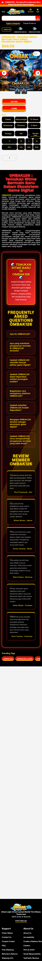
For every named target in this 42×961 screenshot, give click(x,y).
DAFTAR (14, 102)
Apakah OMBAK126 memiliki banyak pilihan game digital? (20, 362)
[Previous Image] (4, 73)
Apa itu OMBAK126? (20, 334)
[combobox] (19, 18)
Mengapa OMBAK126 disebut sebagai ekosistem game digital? (20, 423)
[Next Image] (38, 73)
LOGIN (14, 108)
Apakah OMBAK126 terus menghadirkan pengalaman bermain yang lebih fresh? (20, 440)
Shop (3, 11)
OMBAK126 (6, 195)
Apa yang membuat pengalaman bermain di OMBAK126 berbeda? (20, 347)
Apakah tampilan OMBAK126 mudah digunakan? (19, 407)
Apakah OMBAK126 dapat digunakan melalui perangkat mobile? (19, 378)
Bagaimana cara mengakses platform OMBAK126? (20, 393)
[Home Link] (15, 11)
